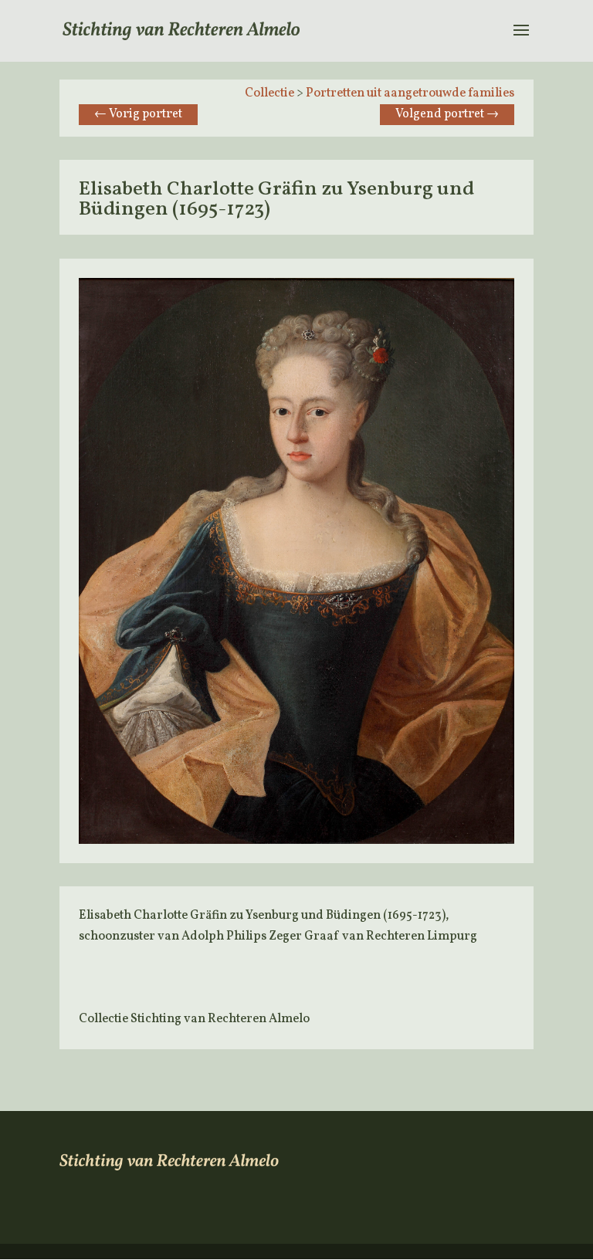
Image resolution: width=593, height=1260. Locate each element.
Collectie (269, 93)
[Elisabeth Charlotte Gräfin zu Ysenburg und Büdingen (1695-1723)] (296, 840)
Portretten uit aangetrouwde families (410, 93)
